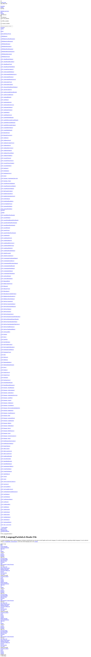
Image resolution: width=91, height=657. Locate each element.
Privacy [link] (2, 578)
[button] (45, 1)
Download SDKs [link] (4, 559)
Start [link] (1, 563)
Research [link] (2, 554)
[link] (3, 2)
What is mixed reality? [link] (5, 568)
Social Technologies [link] (5, 547)
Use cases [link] (3, 574)
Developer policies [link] (4, 576)
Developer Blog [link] (4, 558)
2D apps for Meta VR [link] (5, 570)
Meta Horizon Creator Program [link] (7, 564)
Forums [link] (2, 580)
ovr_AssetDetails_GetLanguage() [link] (10, 541)
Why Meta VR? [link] (4, 566)
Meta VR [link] (2, 548)
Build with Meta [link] (4, 546)
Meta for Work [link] (4, 560)
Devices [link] (2, 571)
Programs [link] (3, 562)
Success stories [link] (4, 572)
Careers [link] (2, 553)
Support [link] (2, 581)
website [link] (36, 541)
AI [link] (1, 550)
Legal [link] (2, 577)
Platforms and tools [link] (5, 569)
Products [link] (2, 556)
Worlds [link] (2, 551)
